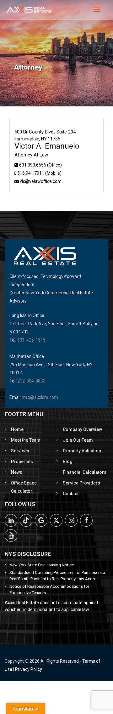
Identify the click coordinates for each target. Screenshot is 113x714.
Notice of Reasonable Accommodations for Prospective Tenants (49, 589)
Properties (22, 461)
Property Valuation (82, 450)
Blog (68, 461)
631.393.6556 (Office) (40, 164)
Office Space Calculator (24, 487)
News (16, 472)
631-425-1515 (31, 340)
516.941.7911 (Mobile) (39, 173)
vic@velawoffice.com (41, 181)
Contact (70, 493)
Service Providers (81, 482)
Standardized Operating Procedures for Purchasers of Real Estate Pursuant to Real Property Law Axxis (58, 575)
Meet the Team (25, 440)
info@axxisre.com (40, 397)
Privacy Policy (28, 669)
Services (20, 450)
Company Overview (82, 429)
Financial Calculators (84, 472)
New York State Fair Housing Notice (41, 565)
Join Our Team (78, 440)
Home (17, 429)
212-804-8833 (31, 380)
